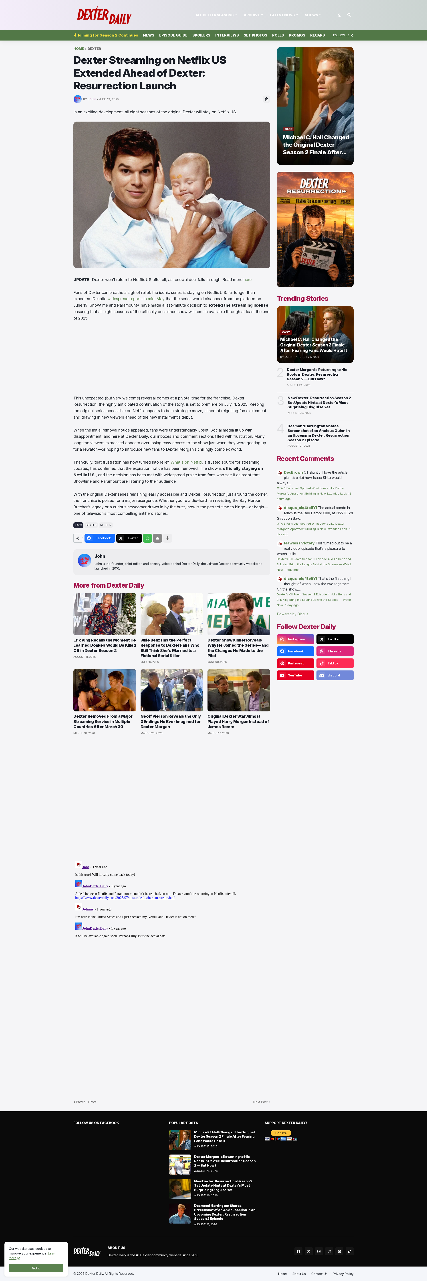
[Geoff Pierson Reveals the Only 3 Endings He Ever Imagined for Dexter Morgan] (172, 690)
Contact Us (319, 1274)
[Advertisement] (171, 358)
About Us (299, 1274)
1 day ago (292, 569)
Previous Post (86, 1102)
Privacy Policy (343, 1274)
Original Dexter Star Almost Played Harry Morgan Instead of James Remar (238, 721)
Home (78, 49)
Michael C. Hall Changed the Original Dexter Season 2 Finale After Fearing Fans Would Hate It (224, 1136)
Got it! (36, 1268)
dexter (94, 49)
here (248, 279)
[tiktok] (350, 1251)
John (100, 556)
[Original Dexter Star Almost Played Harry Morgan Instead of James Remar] (238, 690)
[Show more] (167, 538)
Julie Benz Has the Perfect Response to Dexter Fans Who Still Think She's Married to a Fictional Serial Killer (170, 648)
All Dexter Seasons (214, 15)
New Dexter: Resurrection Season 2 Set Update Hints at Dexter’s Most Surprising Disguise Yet (319, 402)
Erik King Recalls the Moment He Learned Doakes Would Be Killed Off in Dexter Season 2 (104, 645)
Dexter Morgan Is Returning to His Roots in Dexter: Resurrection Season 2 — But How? (317, 374)
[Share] (266, 99)
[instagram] (319, 1251)
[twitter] (309, 1251)
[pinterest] (339, 1251)
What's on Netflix (186, 462)
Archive (252, 15)
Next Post (260, 1102)
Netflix (105, 525)
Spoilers (201, 35)
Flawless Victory (299, 543)
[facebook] (298, 1251)
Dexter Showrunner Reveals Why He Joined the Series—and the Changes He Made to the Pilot (237, 648)
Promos (297, 35)
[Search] (349, 15)
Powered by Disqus (292, 614)
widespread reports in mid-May (136, 298)
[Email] (157, 538)
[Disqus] (171, 915)
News (148, 35)
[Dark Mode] (339, 15)
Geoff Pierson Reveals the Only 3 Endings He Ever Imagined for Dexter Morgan (171, 721)
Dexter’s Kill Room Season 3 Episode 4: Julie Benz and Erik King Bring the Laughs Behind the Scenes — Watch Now (314, 564)
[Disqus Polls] (172, 798)
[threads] (329, 1251)
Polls (278, 35)
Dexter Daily (94, 1273)
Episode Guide (173, 35)
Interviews (227, 35)
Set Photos (255, 35)
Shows (311, 15)
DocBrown (293, 472)
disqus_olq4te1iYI (300, 507)
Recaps (317, 35)
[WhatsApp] (147, 538)
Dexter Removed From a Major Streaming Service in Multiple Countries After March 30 (103, 721)
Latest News (282, 15)
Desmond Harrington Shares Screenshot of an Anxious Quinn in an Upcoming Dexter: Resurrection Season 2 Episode (319, 433)
